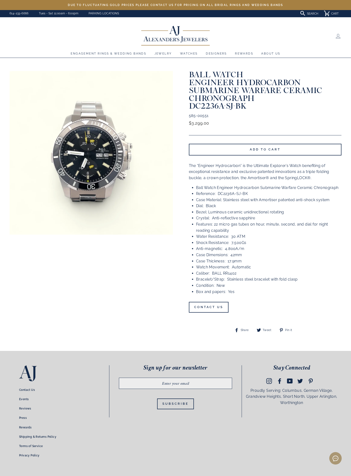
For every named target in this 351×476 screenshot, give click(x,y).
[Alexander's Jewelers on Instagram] (269, 381)
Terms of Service (31, 446)
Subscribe (175, 403)
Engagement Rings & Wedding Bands (108, 53)
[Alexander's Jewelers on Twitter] (300, 381)
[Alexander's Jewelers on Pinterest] (311, 381)
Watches (189, 53)
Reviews (25, 408)
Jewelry (163, 53)
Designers (216, 53)
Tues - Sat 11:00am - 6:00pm (58, 13)
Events (24, 399)
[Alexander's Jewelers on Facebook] (279, 381)
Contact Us (208, 307)
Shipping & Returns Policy (37, 436)
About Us (270, 53)
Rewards (244, 53)
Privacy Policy (29, 455)
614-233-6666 (19, 13)
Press (23, 418)
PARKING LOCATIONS (104, 13)
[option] (175, 5)
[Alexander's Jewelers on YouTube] (290, 381)
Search (312, 13)
